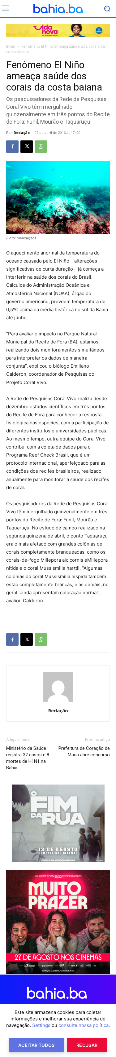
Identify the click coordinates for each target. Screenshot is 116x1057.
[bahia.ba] (58, 9)
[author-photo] (58, 702)
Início (10, 46)
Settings (41, 1025)
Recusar (86, 1045)
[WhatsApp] (41, 146)
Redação (22, 132)
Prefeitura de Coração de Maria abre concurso (84, 751)
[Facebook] (12, 146)
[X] (26, 146)
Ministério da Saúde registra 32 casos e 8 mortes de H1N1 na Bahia (27, 758)
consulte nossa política (83, 1025)
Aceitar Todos (36, 1045)
